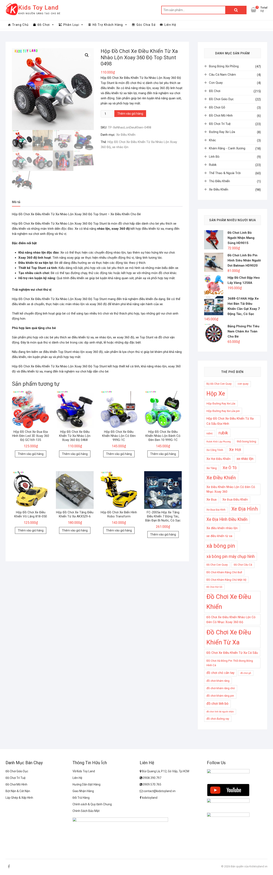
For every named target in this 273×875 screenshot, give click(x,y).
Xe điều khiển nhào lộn (222, 528)
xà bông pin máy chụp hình (230, 556)
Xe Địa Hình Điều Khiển (226, 519)
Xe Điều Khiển (125, 135)
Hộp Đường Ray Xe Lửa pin (223, 411)
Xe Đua (211, 499)
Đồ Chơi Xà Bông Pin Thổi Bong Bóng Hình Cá (229, 663)
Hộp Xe (215, 393)
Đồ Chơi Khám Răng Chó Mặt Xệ (226, 579)
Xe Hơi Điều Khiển (218, 459)
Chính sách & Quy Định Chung (92, 804)
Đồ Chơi (44, 24)
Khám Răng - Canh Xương (227, 148)
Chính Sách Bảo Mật (86, 811)
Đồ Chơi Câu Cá (243, 564)
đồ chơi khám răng (217, 680)
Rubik (212, 165)
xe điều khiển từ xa (219, 536)
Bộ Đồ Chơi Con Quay (219, 383)
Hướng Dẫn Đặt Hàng (86, 784)
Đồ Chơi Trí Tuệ (220, 124)
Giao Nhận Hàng (83, 791)
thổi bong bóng (246, 441)
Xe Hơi (235, 449)
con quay (243, 383)
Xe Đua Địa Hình (215, 509)
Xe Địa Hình (244, 509)
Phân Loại (71, 24)
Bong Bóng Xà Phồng (224, 66)
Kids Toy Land (38, 7)
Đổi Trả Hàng (81, 797)
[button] (87, 55)
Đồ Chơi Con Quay (217, 564)
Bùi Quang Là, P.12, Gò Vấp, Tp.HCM (165, 771)
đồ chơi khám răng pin (220, 695)
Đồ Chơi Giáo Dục (221, 99)
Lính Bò (214, 157)
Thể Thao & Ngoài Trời (225, 173)
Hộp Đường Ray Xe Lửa (220, 403)
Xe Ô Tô (230, 467)
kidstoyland (149, 797)
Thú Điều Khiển (219, 181)
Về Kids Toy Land (84, 771)
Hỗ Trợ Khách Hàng (108, 24)
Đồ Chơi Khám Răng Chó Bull (224, 572)
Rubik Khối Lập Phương (218, 441)
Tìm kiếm (236, 10)
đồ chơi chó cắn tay (220, 673)
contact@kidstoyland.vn (159, 791)
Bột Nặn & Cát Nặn (18, 791)
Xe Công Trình (214, 450)
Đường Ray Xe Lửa (222, 132)
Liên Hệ (170, 24)
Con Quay (216, 83)
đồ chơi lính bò (217, 704)
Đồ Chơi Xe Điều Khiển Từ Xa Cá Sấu (232, 653)
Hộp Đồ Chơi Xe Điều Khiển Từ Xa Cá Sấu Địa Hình (230, 421)
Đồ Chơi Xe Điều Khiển (228, 601)
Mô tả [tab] (16, 202)
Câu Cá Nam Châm (222, 75)
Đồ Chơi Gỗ (217, 107)
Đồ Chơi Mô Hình (221, 115)
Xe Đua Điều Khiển (235, 499)
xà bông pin (220, 546)
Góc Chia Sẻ (145, 24)
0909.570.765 (151, 784)
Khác (212, 140)
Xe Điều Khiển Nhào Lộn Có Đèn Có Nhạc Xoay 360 (230, 489)
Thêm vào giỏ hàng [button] (31, 454)
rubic (209, 433)
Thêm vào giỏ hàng (130, 113)
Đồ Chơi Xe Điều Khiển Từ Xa (228, 637)
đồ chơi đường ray (217, 718)
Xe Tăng (211, 468)
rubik (223, 432)
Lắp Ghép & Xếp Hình (19, 797)
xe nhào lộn (120, 147)
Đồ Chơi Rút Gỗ (214, 587)
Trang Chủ (20, 24)
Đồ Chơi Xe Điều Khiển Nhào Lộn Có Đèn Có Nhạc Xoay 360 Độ (231, 619)
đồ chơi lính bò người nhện (220, 711)
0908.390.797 (151, 778)
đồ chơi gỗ (245, 673)
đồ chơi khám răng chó (220, 688)
